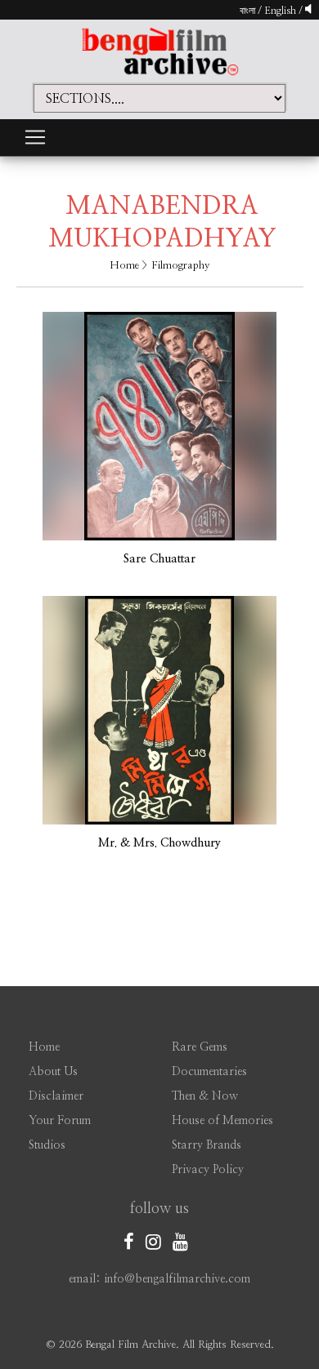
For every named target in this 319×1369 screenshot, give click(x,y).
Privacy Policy (208, 1170)
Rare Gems (199, 1047)
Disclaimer (56, 1096)
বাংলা (247, 11)
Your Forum (60, 1121)
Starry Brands (206, 1145)
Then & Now (205, 1096)
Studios (47, 1145)
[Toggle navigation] (35, 137)
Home (124, 265)
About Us (53, 1072)
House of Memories (222, 1121)
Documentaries (209, 1072)
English (281, 11)
